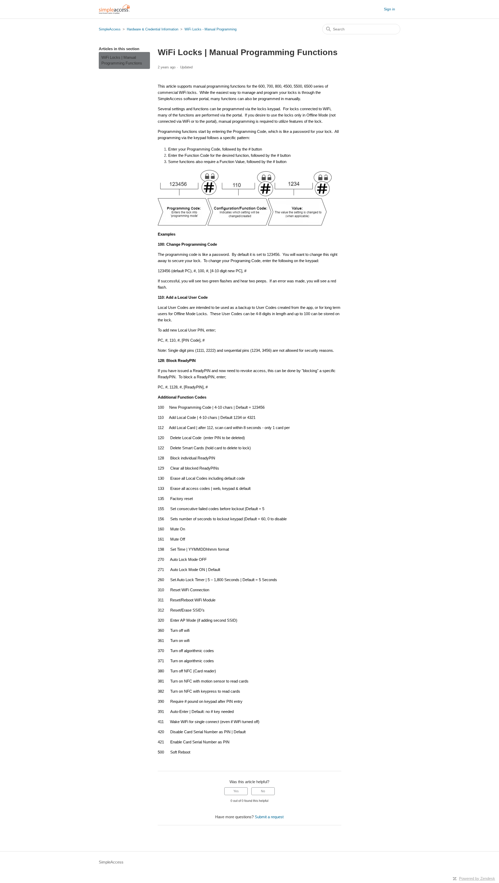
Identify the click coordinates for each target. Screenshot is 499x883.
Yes (236, 791)
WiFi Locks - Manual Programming (211, 29)
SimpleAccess (110, 29)
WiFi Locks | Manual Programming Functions (121, 60)
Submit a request (269, 817)
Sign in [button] (389, 9)
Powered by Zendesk (477, 878)
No (263, 791)
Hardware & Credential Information (152, 29)
